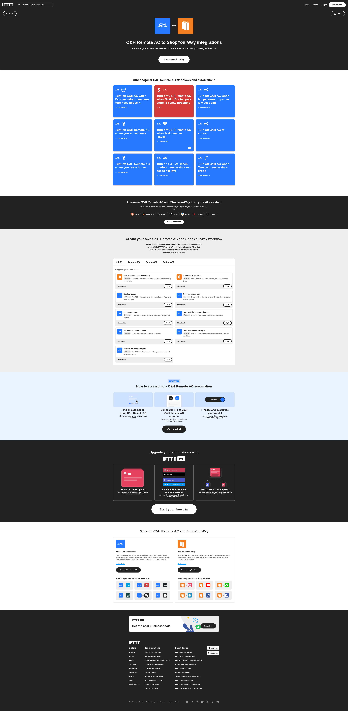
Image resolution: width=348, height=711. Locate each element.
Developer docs (134, 684)
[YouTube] (202, 701)
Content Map (133, 672)
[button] (174, 429)
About (177, 702)
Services (132, 652)
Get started (337, 5)
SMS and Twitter (150, 672)
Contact (162, 702)
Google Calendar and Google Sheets (157, 660)
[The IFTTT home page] (7, 4)
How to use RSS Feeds (183, 668)
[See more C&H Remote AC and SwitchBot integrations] (143, 585)
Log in (324, 5)
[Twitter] (207, 701)
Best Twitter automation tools (185, 656)
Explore (306, 5)
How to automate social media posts (187, 684)
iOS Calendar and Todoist (153, 680)
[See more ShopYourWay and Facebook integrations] (223, 595)
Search (131, 676)
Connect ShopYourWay (189, 570)
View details (122, 286)
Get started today (174, 59)
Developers (133, 702)
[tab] (119, 262)
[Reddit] (217, 701)
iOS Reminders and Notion (154, 676)
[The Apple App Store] (213, 648)
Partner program (152, 702)
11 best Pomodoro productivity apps (187, 676)
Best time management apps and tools (188, 660)
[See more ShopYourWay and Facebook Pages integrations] (204, 595)
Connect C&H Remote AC (128, 570)
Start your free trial (174, 509)
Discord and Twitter (151, 688)
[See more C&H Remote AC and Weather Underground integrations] (161, 585)
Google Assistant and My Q (154, 664)
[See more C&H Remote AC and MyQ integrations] (124, 585)
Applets (131, 660)
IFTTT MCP (132, 664)
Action (128, 278)
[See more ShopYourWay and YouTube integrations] (204, 585)
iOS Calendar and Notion (153, 656)
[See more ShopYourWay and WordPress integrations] (186, 595)
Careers (141, 702)
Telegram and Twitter (152, 684)
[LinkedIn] (192, 701)
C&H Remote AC (143, 42)
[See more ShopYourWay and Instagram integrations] (186, 585)
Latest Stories (181, 648)
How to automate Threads (184, 680)
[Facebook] (186, 701)
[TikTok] (212, 701)
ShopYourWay (181, 42)
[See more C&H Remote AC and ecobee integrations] (124, 595)
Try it (168, 286)
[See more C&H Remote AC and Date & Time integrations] (161, 595)
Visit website (120, 564)
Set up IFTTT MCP (174, 222)
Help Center (133, 668)
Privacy (170, 702)
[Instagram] (197, 701)
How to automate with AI (183, 652)
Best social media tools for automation (188, 688)
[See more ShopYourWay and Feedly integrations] (223, 585)
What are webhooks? (182, 672)
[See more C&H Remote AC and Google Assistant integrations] (143, 595)
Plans (315, 5)
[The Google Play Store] (213, 653)
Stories (131, 656)
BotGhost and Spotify (152, 668)
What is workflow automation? (185, 664)
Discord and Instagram (153, 652)
